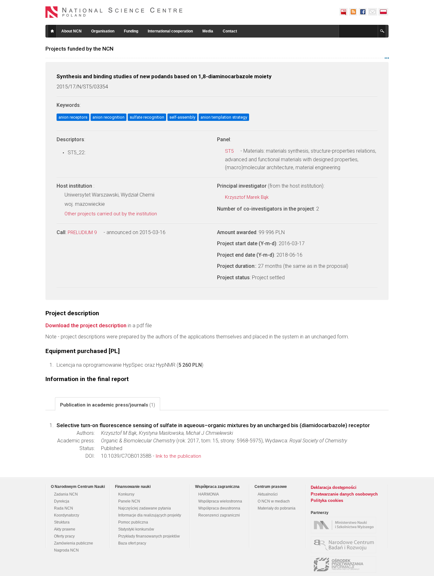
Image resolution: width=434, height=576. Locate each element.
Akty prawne (64, 529)
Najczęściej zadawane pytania (144, 508)
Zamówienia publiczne (73, 543)
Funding (131, 31)
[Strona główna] (114, 12)
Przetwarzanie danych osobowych (344, 494)
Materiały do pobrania (276, 508)
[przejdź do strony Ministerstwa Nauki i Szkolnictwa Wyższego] (345, 525)
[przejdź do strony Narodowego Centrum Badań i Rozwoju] (345, 545)
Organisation (102, 31)
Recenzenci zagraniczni (219, 515)
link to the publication (178, 456)
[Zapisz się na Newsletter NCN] (372, 12)
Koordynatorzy (66, 515)
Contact (230, 31)
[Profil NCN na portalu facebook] (362, 12)
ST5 (230, 151)
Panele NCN (129, 501)
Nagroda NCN (66, 550)
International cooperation (170, 31)
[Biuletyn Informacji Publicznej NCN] (343, 12)
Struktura (62, 522)
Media (207, 31)
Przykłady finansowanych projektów (149, 536)
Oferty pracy (64, 536)
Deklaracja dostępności (333, 487)
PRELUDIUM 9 (83, 232)
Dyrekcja (61, 501)
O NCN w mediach (274, 501)
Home (52, 31)
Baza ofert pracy (132, 543)
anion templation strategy (223, 117)
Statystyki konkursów (136, 529)
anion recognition (108, 117)
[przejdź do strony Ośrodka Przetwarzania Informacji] (345, 564)
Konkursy (126, 494)
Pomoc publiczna (133, 522)
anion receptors (72, 117)
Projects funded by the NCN (79, 48)
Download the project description (85, 325)
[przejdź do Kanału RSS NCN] (353, 12)
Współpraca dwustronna (219, 508)
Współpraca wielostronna (220, 501)
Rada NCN (63, 508)
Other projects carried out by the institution (111, 214)
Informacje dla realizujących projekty (149, 515)
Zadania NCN (66, 494)
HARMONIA (208, 494)
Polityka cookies (327, 500)
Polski (383, 12)
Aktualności (268, 494)
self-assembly (182, 117)
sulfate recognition (147, 117)
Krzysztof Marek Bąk (247, 197)
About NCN (71, 31)
